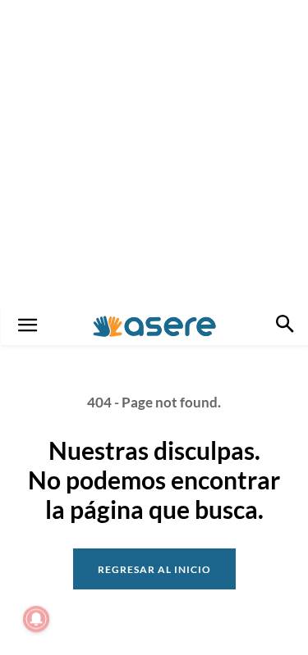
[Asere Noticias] (154, 326)
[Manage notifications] (36, 619)
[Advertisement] (154, 153)
